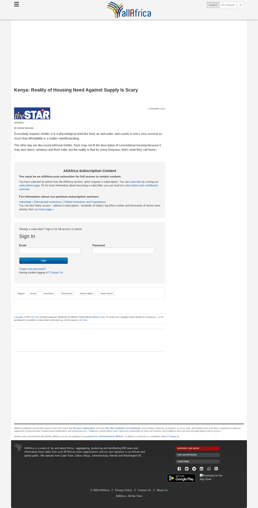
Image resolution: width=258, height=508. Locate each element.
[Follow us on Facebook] (179, 469)
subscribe (135, 181)
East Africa (49, 293)
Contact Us (56, 272)
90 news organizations (84, 428)
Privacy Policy (123, 490)
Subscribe (183, 461)
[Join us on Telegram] (194, 469)
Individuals (25, 201)
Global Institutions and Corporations (85, 201)
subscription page (29, 185)
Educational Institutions (48, 201)
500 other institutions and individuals (122, 428)
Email (22, 245)
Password (99, 245)
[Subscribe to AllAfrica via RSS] (216, 469)
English (214, 4)
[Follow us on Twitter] (186, 469)
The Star (35, 317)
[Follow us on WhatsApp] (209, 469)
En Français (228, 5)
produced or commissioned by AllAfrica (104, 436)
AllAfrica (129, 10)
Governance (67, 293)
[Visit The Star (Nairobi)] (32, 113)
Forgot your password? (32, 268)
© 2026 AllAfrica (99, 490)
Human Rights (86, 293)
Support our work (188, 448)
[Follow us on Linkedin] (201, 469)
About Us (162, 490)
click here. (83, 320)
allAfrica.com (98, 317)
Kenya (33, 293)
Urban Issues (107, 293)
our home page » (44, 209)
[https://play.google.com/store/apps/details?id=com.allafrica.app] (181, 479)
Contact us (174, 436)
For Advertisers (187, 455)
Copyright (18, 317)
